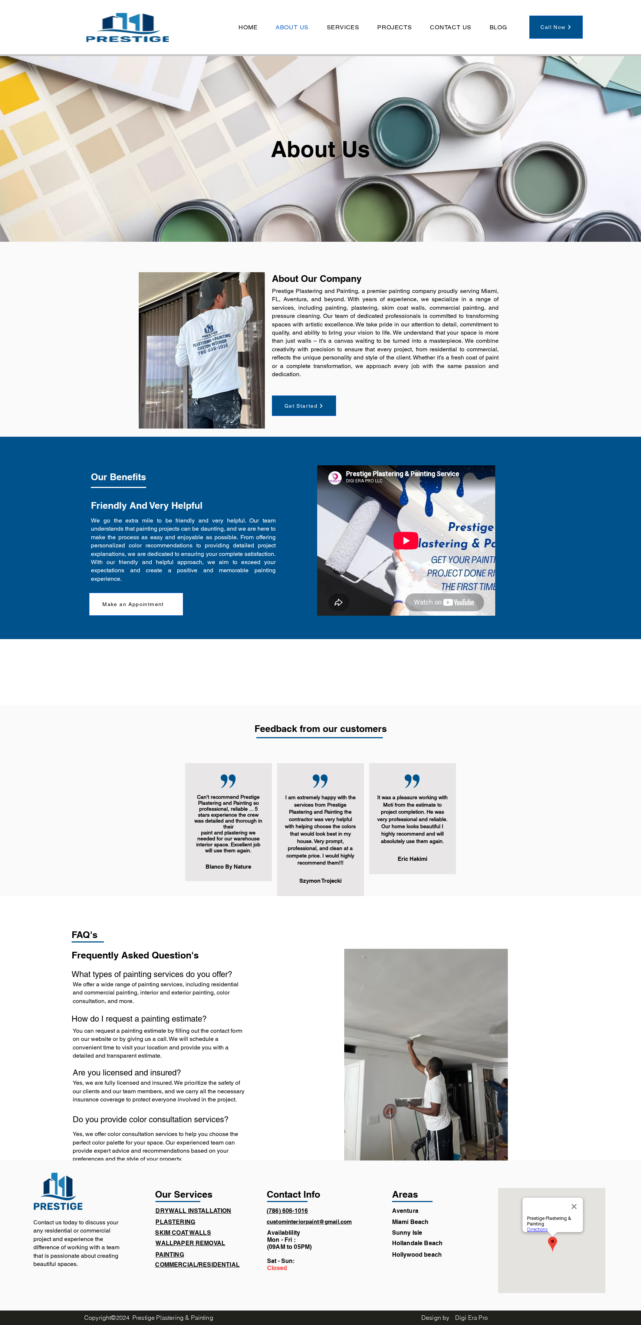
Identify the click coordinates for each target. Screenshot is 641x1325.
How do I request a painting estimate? (139, 1018)
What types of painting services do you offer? (152, 974)
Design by (435, 1317)
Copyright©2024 (106, 1317)
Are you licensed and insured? (127, 1072)
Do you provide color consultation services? (151, 1119)
